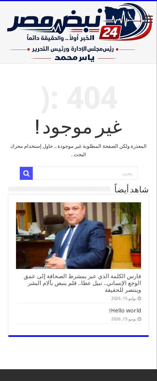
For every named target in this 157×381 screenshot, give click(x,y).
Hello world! (125, 310)
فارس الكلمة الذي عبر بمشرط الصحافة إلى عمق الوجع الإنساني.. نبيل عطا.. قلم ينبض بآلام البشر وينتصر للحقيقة (82, 283)
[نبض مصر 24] (78, 32)
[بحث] (26, 173)
